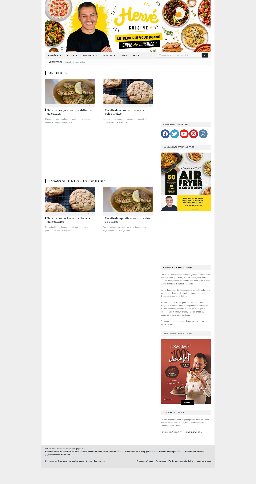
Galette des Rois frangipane (138, 451)
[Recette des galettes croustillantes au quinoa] (70, 92)
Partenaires (161, 461)
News (136, 55)
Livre (124, 55)
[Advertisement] (99, 154)
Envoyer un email (194, 432)
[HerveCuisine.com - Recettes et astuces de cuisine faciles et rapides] (128, 26)
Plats (70, 55)
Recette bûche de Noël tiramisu (102, 451)
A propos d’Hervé (145, 461)
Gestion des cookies (95, 461)
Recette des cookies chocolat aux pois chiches (126, 111)
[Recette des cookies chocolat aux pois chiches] (128, 92)
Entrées (53, 55)
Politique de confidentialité (180, 461)
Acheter (187, 402)
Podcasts (109, 55)
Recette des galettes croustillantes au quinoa (69, 111)
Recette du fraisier (61, 455)
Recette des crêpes (167, 451)
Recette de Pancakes (194, 451)
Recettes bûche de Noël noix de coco (62, 451)
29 (150, 105)
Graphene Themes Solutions (71, 461)
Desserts (88, 55)
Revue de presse (203, 461)
